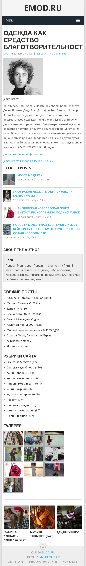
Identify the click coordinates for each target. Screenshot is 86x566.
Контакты (70, 561)
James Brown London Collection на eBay (28, 161)
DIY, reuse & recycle (19, 362)
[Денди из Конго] (69, 517)
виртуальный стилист (21, 378)
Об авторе (15, 561)
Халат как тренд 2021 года (24, 324)
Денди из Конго (17, 308)
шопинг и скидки (17, 415)
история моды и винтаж (22, 383)
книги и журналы (18, 389)
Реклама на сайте (43, 561)
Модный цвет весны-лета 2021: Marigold (33, 330)
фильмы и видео (18, 405)
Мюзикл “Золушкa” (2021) (23, 303)
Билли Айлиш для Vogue (23, 319)
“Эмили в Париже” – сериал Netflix (29, 297)
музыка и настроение (21, 394)
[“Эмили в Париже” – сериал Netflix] (16, 517)
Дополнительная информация (23, 154)
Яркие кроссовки (18, 346)
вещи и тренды (17, 372)
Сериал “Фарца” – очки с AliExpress (30, 335)
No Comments (58, 53)
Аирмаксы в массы (19, 340)
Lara (5, 53)
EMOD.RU (43, 8)
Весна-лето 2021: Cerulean (24, 314)
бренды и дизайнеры (20, 367)
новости (41, 53)
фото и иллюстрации (20, 410)
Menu (10, 20)
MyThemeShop (49, 557)
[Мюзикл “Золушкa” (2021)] (42, 517)
